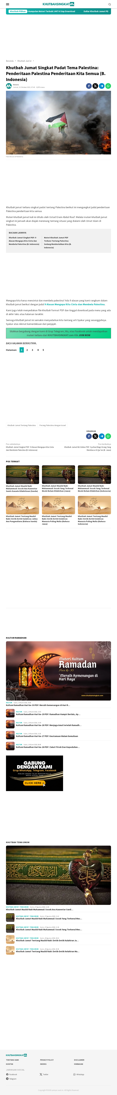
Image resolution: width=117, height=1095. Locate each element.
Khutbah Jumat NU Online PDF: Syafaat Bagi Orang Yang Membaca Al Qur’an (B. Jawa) (87, 447)
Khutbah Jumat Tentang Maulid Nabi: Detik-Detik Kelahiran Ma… (47, 951)
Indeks (43, 1064)
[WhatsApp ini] (108, 86)
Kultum (9, 703)
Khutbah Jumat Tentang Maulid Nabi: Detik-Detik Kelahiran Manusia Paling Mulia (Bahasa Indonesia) (93, 520)
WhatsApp (80, 1074)
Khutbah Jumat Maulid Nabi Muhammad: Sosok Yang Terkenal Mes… (49, 918)
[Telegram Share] (102, 86)
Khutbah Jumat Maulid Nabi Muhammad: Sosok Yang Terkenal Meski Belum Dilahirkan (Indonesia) (94, 488)
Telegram (12, 1079)
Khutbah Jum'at (12, 907)
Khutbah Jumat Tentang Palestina (22, 425)
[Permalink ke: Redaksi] (9, 86)
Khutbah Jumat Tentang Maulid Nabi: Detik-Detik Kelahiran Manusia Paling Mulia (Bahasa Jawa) (57, 520)
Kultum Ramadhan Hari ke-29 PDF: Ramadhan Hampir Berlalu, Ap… (48, 714)
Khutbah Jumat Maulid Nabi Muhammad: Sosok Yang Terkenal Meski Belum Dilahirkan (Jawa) (57, 488)
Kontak (9, 1064)
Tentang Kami (12, 1060)
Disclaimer (79, 1060)
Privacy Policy (47, 1060)
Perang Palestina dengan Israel (53, 425)
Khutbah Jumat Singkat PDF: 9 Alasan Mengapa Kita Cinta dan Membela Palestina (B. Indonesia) (24, 241)
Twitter (45, 1074)
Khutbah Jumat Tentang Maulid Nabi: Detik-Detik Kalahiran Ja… (47, 940)
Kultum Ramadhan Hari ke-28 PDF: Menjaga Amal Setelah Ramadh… (48, 725)
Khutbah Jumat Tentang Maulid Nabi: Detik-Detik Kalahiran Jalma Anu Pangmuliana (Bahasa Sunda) (22, 519)
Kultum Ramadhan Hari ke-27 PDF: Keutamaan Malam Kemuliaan (47, 736)
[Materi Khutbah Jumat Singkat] (58, 4)
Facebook (13, 1074)
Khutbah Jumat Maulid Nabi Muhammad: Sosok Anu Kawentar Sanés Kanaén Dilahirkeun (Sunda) (22, 488)
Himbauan (78, 1064)
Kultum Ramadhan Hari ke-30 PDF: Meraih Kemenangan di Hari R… (38, 705)
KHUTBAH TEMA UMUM (17, 842)
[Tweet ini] (95, 86)
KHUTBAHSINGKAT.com (61, 335)
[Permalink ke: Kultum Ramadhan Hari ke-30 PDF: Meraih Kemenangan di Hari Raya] (58, 671)
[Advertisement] (58, 37)
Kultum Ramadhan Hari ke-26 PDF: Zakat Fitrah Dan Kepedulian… (48, 747)
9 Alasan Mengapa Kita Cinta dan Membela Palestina (75, 304)
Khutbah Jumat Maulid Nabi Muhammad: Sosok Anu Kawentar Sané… (39, 909)
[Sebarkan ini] (89, 86)
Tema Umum (24, 907)
